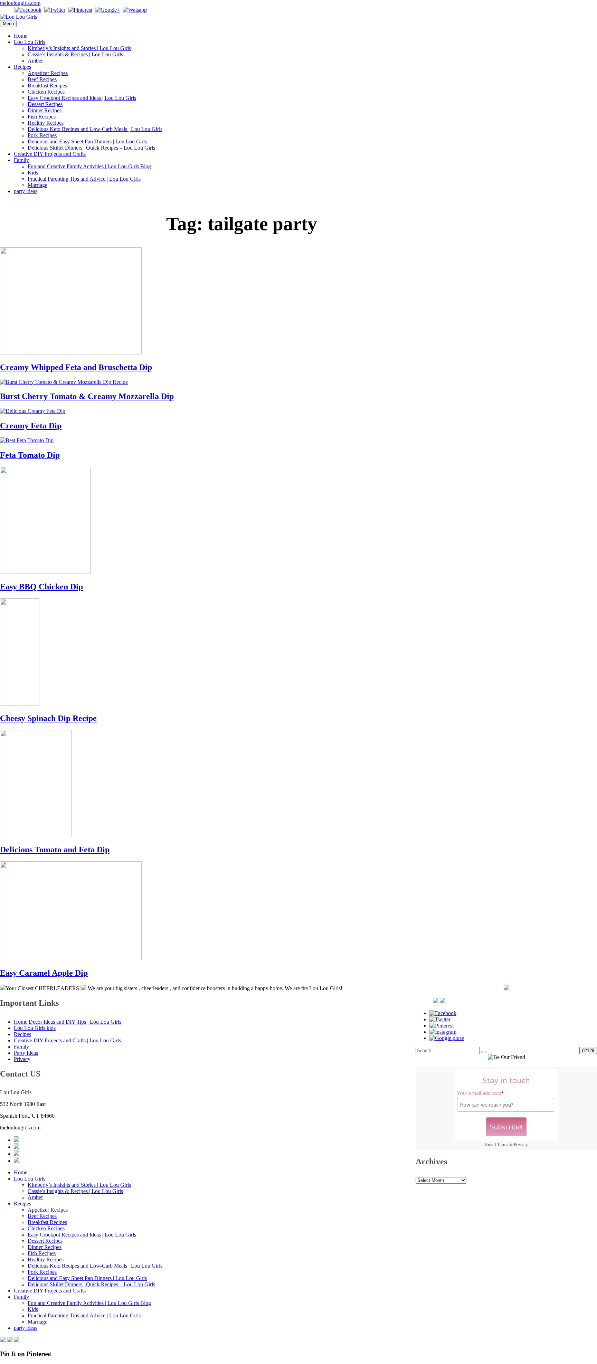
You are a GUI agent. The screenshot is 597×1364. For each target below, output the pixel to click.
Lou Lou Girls (29, 42)
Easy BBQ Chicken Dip (41, 586)
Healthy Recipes (46, 123)
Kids (33, 173)
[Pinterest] (80, 10)
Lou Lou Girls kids (35, 1028)
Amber (35, 61)
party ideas (25, 191)
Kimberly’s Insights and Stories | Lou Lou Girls (79, 48)
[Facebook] (28, 10)
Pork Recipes (42, 135)
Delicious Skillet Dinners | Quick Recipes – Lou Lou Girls (91, 148)
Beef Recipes (42, 79)
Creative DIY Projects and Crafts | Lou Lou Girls (67, 1040)
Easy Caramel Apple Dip (44, 972)
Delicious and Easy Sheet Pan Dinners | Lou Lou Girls (87, 141)
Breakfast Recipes (47, 85)
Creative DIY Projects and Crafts (50, 154)
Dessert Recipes (45, 104)
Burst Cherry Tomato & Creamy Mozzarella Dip (87, 396)
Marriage (37, 185)
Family (21, 160)
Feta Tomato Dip (30, 455)
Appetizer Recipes (48, 73)
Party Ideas (26, 1053)
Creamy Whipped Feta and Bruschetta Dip (76, 367)
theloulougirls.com (20, 3)
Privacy (521, 1144)
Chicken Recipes (46, 92)
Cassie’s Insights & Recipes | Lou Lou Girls (75, 54)
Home (20, 36)
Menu (8, 23)
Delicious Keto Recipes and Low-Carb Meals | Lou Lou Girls (95, 129)
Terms (502, 1144)
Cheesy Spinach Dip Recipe (48, 718)
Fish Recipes (42, 117)
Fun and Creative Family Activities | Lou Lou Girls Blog (89, 166)
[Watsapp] (135, 10)
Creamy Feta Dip (30, 425)
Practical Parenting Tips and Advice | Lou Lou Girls (84, 179)
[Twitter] (55, 10)
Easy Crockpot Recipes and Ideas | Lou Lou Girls (82, 98)
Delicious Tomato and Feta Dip (55, 849)
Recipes (22, 67)
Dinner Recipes (44, 110)
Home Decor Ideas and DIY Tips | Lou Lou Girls (67, 1022)
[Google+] (107, 10)
